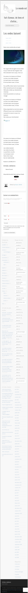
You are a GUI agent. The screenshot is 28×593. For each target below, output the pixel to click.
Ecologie (4, 255)
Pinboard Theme (11, 589)
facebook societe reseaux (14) (19, 283)
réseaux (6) (18, 353)
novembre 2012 (18, 467)
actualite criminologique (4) (20, 249)
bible (5, 293)
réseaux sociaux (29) (20, 355)
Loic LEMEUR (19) (19, 323)
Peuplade (17, 574)
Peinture (4, 278)
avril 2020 (17, 420)
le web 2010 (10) (19, 312)
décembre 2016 (18, 441)
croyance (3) (18, 279)
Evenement (4, 257)
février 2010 (17, 531)
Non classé (4, 275)
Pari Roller (17, 569)
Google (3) (18, 295)
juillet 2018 (17, 428)
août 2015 (17, 448)
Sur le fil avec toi (5, 429)
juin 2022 (17, 399)
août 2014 (17, 454)
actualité (4, 244)
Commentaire (6, 203)
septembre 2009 (18, 544)
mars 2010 (17, 529)
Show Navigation (22, 13)
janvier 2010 (17, 534)
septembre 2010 (18, 513)
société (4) (18, 364)
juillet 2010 (17, 518)
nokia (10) (18, 329)
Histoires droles (7, 298)
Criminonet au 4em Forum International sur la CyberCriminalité (7, 320)
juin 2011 (17, 492)
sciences (4, 286)
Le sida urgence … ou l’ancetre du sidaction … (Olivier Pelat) (7, 342)
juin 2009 (17, 552)
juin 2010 (17, 521)
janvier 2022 (17, 402)
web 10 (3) (18, 375)
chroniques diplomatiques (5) (19, 268)
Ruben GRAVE (8, 38)
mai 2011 (17, 495)
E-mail (6, 220)
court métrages (7, 252)
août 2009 (17, 547)
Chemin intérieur (5, 247)
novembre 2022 (18, 394)
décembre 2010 (18, 508)
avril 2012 (17, 472)
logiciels (3, 267)
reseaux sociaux (5, 283)
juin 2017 (17, 433)
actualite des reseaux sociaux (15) (20, 253)
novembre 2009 (18, 539)
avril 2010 (17, 526)
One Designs (19, 589)
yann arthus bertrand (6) (20, 381)
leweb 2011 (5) (19, 317)
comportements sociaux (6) (20, 273)
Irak (4, 264)
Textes (10, 43)
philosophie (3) (19, 341)
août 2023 (17, 392)
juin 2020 (17, 415)
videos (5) (18, 372)
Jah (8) (17, 306)
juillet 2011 (17, 490)
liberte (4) (18, 320)
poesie (7, 43)
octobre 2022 (18, 397)
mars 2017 (17, 436)
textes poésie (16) (19, 366)
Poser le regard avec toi (7, 404)
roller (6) (17, 358)
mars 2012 (17, 474)
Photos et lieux (5, 280)
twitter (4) (18, 369)
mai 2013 (17, 464)
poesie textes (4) (19, 347)
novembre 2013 (18, 459)
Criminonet (17, 564)
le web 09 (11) (19, 309)
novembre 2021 (18, 405)
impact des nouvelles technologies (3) (20, 298)
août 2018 (17, 425)
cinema (3, 250)
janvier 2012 (17, 479)
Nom (6, 216)
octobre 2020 (18, 410)
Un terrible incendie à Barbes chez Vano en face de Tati (6, 350)
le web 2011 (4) (19, 315)
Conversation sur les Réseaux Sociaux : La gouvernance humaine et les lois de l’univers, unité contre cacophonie (7, 378)
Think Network (18, 577)
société (3, 288)
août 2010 (17, 516)
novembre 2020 (18, 407)
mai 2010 (17, 523)
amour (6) (18, 256)
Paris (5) (17, 339)
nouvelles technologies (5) (20, 332)
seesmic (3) (18, 361)
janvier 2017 (17, 438)
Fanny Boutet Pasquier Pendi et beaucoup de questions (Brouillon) (7, 447)
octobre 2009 (18, 542)
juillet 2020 (17, 412)
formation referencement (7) (19, 287)
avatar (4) (18, 259)
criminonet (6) (18, 276)
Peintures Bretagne (19, 571)
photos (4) (18, 344)
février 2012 (17, 477)
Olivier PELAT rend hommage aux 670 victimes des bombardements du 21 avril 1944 (7, 424)
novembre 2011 (18, 485)
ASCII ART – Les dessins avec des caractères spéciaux (7, 314)
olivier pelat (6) (19, 336)
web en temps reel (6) (20, 378)
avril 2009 (17, 557)
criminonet (6, 262)
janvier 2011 (17, 505)
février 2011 (17, 503)
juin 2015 (17, 451)
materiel (4, 270)
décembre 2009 (18, 536)
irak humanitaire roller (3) (20, 303)
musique (4, 273)
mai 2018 (17, 430)
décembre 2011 (18, 482)
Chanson (5, 295)
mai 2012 (17, 469)
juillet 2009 (17, 549)
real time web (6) (19, 350)
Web (3, 303)
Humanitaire (4, 260)
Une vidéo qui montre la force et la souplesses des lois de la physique (7, 361)
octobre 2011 (18, 487)
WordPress (4, 591)
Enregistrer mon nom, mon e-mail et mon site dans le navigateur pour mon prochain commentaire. (13, 227)
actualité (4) (18, 245)
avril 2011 (17, 498)
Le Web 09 (17, 566)
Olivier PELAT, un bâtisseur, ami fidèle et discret (7, 442)
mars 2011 (17, 500)
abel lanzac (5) (19, 242)
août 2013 (17, 461)
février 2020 (17, 423)
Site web (6, 223)
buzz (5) (17, 265)
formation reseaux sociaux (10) (19, 291)
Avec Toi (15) (18, 262)
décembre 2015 (18, 446)
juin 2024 (17, 389)
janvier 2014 (17, 456)
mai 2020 (17, 417)
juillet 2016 (17, 443)
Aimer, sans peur (5, 451)
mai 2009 (17, 554)
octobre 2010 (18, 511)
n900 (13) (18, 326)
